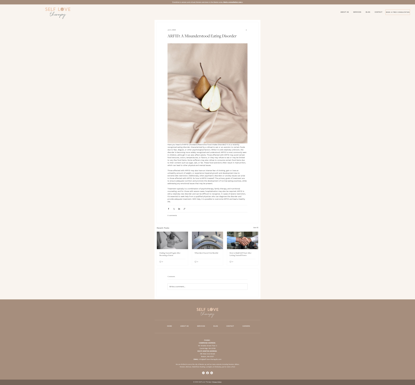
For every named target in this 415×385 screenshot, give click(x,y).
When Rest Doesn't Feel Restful (206, 253)
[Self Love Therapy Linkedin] (211, 373)
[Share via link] (184, 209)
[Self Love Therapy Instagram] (203, 373)
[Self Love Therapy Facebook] (207, 373)
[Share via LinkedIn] (179, 209)
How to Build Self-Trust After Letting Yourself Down (240, 254)
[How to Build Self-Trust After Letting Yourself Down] (242, 240)
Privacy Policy (217, 382)
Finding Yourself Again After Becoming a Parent (169, 254)
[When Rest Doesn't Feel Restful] (207, 240)
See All (255, 227)
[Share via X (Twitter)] (174, 209)
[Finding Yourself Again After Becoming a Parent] (172, 240)
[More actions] (246, 30)
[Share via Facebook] (169, 209)
